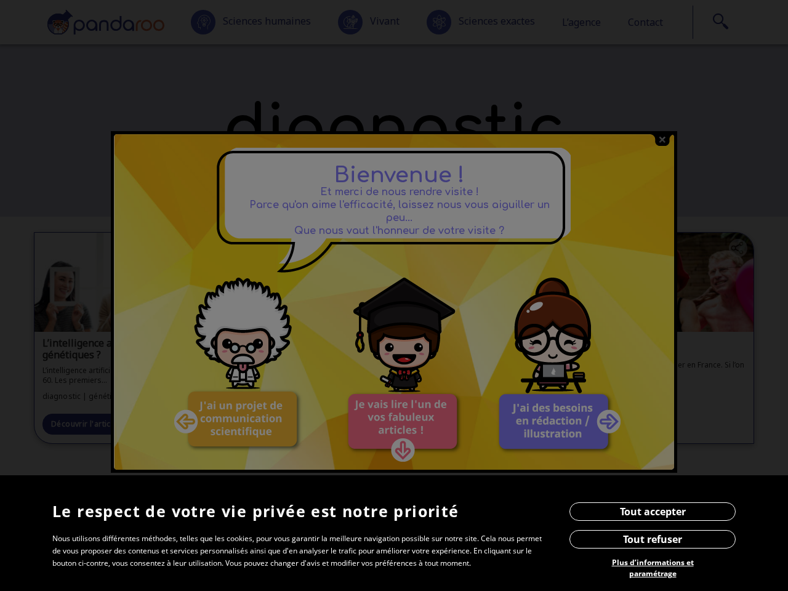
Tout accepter (653, 511)
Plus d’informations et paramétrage (653, 568)
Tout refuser (652, 539)
